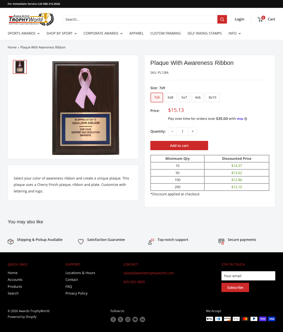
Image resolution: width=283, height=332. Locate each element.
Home (12, 47)
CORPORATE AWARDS (101, 33)
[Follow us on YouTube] (135, 319)
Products (15, 286)
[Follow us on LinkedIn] (142, 319)
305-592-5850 (134, 281)
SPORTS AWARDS (21, 33)
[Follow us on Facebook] (113, 319)
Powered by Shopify (22, 317)
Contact (71, 279)
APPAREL (136, 33)
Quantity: (158, 131)
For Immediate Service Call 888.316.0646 (34, 4)
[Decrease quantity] (172, 131)
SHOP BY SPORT (59, 33)
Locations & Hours (80, 272)
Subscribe (235, 287)
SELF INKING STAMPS (205, 33)
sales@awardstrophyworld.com (148, 273)
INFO (233, 33)
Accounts (15, 279)
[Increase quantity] (193, 131)
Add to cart (179, 145)
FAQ (68, 286)
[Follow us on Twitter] (120, 319)
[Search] (222, 19)
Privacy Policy (76, 293)
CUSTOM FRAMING (165, 33)
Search (13, 293)
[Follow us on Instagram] (128, 319)
